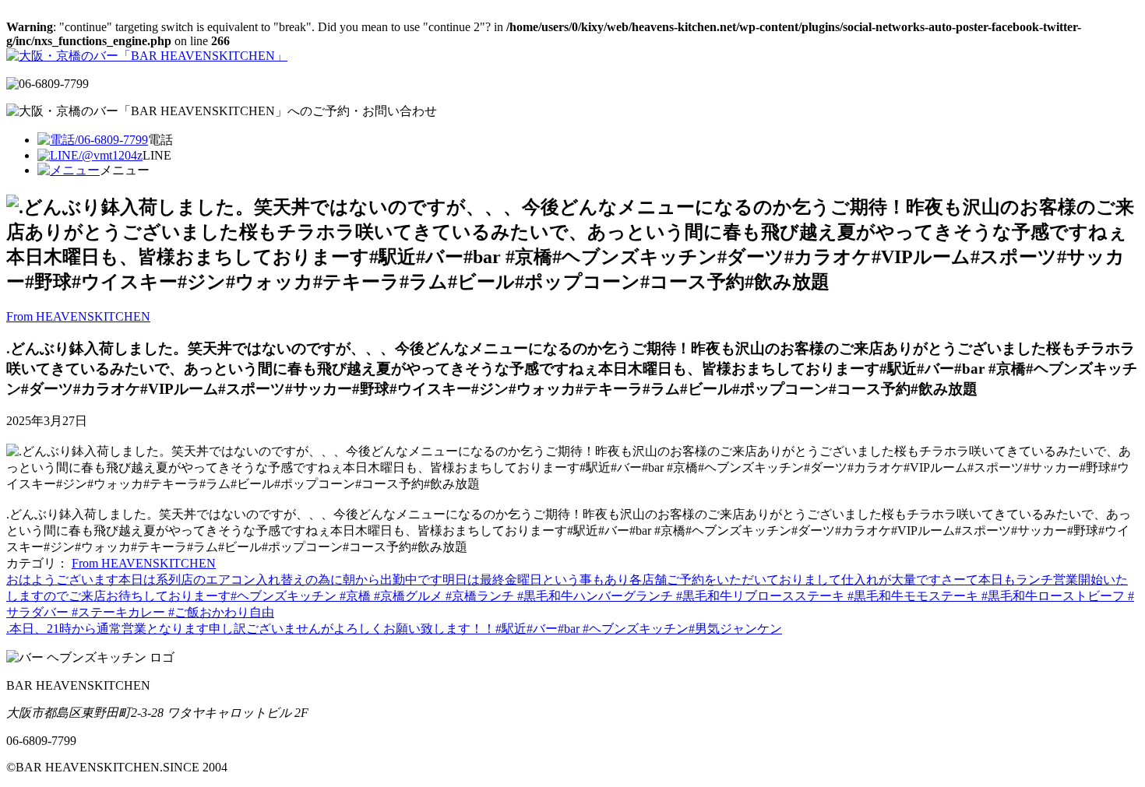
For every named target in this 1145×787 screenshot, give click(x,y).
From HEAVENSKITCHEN (78, 316)
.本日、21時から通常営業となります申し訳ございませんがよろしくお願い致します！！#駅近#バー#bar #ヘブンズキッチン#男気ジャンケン (394, 628)
